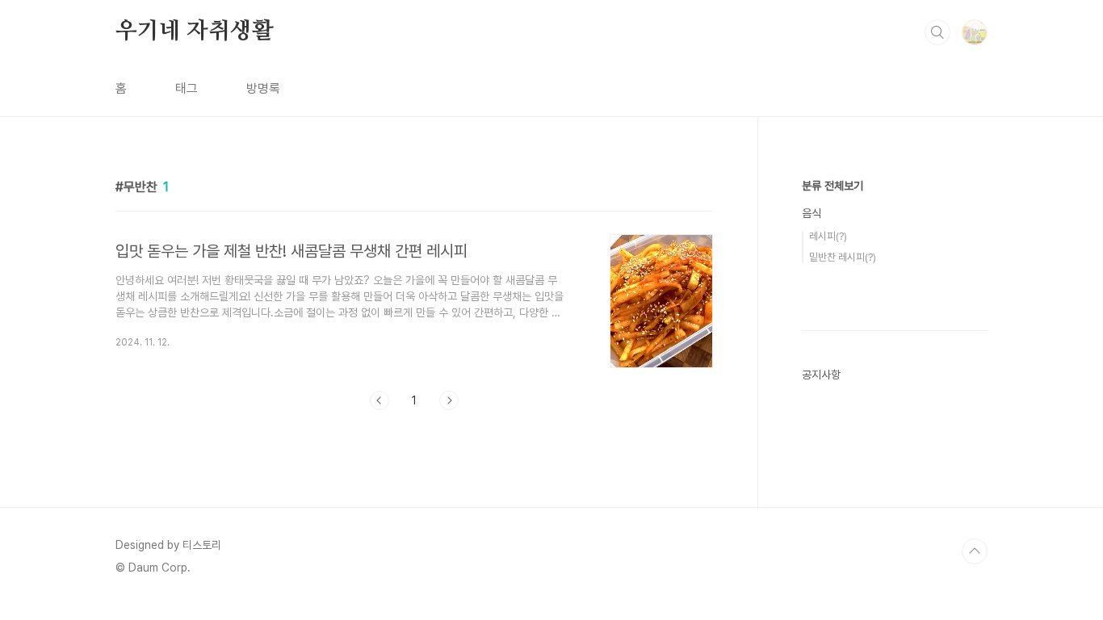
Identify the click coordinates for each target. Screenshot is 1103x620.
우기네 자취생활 (194, 31)
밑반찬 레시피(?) (842, 257)
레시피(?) (828, 236)
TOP (975, 551)
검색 (937, 32)
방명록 (263, 88)
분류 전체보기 (832, 185)
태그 (186, 88)
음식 (811, 213)
